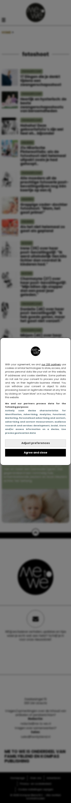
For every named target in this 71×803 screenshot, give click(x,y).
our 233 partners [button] (51, 364)
